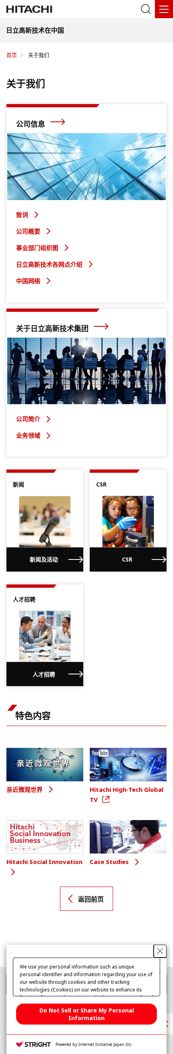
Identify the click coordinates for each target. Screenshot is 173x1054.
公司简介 (29, 419)
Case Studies (110, 862)
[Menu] (164, 9)
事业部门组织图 (38, 248)
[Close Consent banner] (160, 951)
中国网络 (29, 281)
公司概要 (29, 231)
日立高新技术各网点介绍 (50, 264)
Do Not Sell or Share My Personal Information (86, 1014)
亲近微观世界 (25, 789)
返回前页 (91, 899)
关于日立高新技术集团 (53, 328)
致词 (23, 215)
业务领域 (29, 435)
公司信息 (31, 124)
